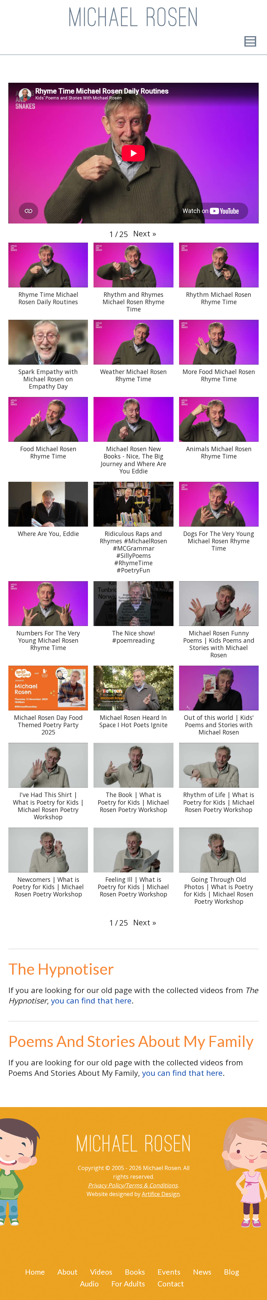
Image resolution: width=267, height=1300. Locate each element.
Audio (89, 1283)
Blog (231, 1271)
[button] (145, 233)
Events (168, 1271)
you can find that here (91, 1000)
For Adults (128, 1283)
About (67, 1271)
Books (135, 1271)
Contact (170, 1283)
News (202, 1271)
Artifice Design (161, 1194)
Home (35, 1271)
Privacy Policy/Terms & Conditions (133, 1185)
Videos (101, 1271)
